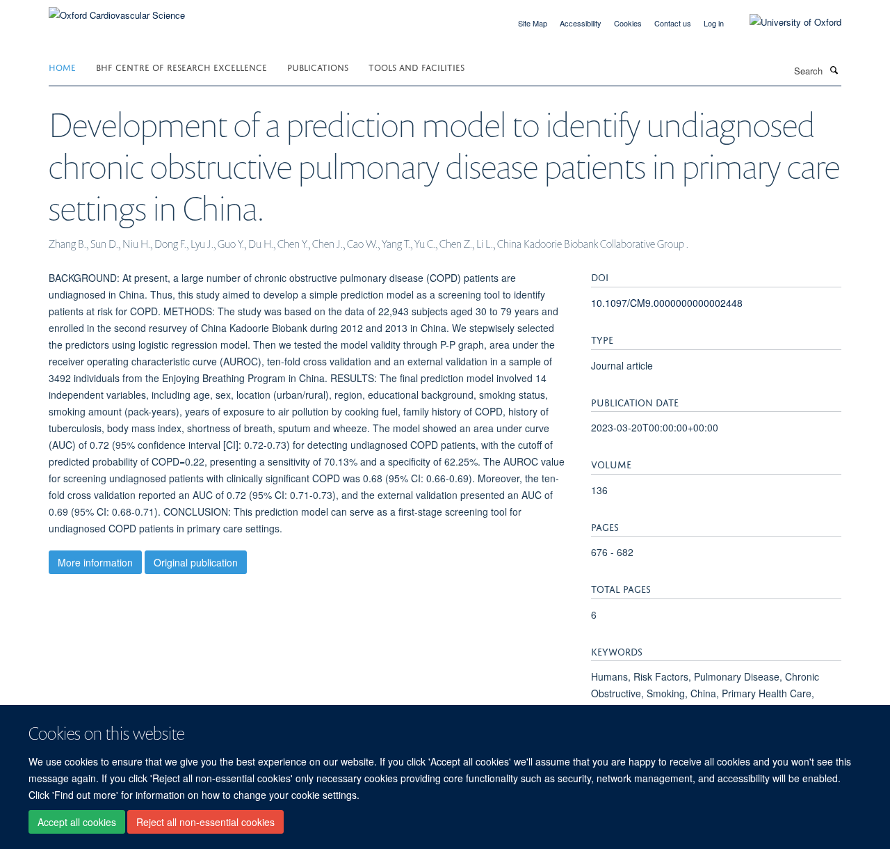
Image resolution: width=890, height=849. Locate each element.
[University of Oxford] (785, 22)
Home (62, 66)
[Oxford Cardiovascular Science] (117, 10)
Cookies (628, 23)
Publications (317, 66)
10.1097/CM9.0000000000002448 (667, 303)
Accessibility (580, 23)
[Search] (833, 69)
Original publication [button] (196, 562)
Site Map (532, 23)
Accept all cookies (77, 822)
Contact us (672, 23)
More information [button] (95, 562)
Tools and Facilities (416, 66)
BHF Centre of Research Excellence (181, 66)
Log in (714, 23)
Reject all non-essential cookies (205, 822)
